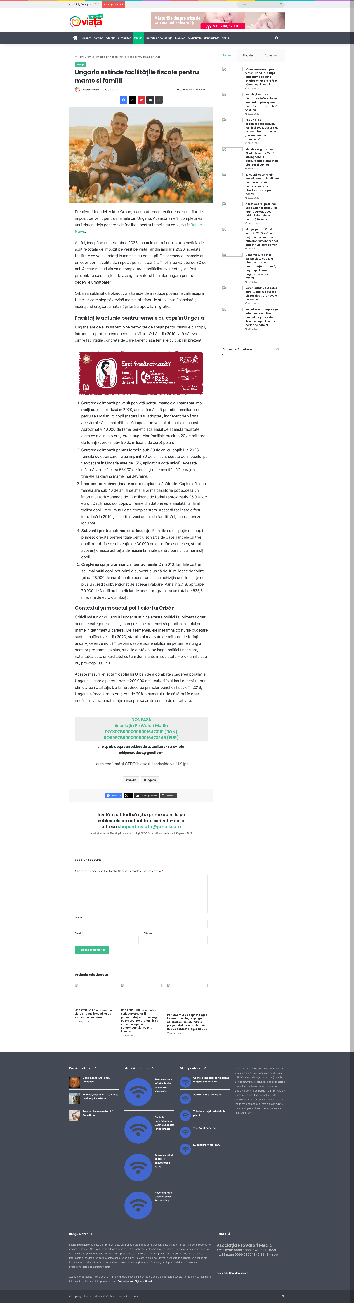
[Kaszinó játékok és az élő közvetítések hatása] (138, 1180)
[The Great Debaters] (185, 1137)
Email (79, 933)
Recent (227, 55)
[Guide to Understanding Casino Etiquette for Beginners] (138, 1142)
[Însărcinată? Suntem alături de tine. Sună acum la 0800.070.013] (141, 373)
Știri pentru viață (90, 89)
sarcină (98, 37)
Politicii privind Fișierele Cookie (135, 1281)
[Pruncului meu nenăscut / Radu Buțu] (74, 1120)
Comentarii (272, 55)
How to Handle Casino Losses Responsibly (163, 1196)
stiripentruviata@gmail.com (149, 827)
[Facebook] (123, 100)
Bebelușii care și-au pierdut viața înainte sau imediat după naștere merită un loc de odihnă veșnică (262, 102)
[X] (132, 100)
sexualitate (195, 37)
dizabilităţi (124, 37)
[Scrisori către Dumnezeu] (185, 1103)
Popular (248, 55)
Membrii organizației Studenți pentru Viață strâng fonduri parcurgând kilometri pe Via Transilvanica (262, 157)
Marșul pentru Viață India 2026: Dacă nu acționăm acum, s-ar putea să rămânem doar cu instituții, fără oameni (261, 237)
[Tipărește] (159, 100)
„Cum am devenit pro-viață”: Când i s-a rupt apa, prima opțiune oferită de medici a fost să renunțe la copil (261, 76)
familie (138, 37)
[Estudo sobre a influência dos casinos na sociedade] (138, 1104)
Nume (79, 917)
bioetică (180, 37)
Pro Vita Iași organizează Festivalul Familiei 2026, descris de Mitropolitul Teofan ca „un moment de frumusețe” (262, 129)
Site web (149, 933)
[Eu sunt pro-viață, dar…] (185, 1153)
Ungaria (150, 780)
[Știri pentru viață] (86, 19)
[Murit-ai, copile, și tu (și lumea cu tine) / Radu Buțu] (74, 1103)
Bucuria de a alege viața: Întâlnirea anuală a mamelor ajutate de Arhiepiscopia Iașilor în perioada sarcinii (262, 317)
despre (86, 37)
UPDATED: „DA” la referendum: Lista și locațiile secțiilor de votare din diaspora (95, 1013)
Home (81, 56)
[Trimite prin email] (150, 100)
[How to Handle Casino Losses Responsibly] (138, 1218)
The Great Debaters (204, 1128)
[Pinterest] (141, 100)
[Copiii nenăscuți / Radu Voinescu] (74, 1086)
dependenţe (211, 37)
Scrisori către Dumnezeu (207, 1094)
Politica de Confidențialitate (232, 1272)
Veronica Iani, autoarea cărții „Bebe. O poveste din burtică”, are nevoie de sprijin (261, 293)
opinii (225, 37)
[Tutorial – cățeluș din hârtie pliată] (185, 1120)
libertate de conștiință (158, 37)
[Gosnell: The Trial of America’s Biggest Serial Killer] (185, 1086)
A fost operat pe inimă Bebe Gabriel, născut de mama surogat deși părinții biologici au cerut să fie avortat (261, 211)
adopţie (110, 37)
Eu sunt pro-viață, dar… (206, 1144)
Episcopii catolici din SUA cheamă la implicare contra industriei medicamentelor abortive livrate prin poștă (262, 184)
